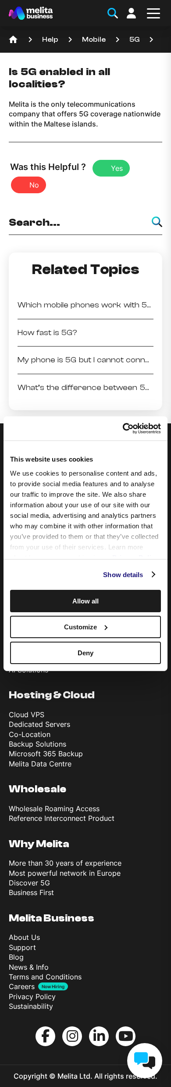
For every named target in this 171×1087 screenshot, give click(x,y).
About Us (24, 937)
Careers (22, 986)
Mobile (94, 39)
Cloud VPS (26, 714)
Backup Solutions (37, 744)
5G (134, 39)
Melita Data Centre (40, 763)
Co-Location (29, 734)
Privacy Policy (32, 996)
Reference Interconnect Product (61, 818)
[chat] (144, 1060)
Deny (85, 652)
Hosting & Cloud (52, 695)
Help (50, 39)
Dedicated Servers (39, 724)
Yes (117, 168)
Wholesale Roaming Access (54, 808)
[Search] (157, 222)
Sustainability (31, 1006)
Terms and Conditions (45, 976)
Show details (123, 574)
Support (22, 947)
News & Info (29, 967)
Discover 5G (29, 882)
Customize (80, 627)
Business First (31, 892)
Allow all (85, 601)
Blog (16, 957)
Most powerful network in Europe (65, 873)
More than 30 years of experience (65, 863)
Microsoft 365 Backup (46, 753)
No (34, 185)
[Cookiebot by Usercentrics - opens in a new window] (123, 428)
